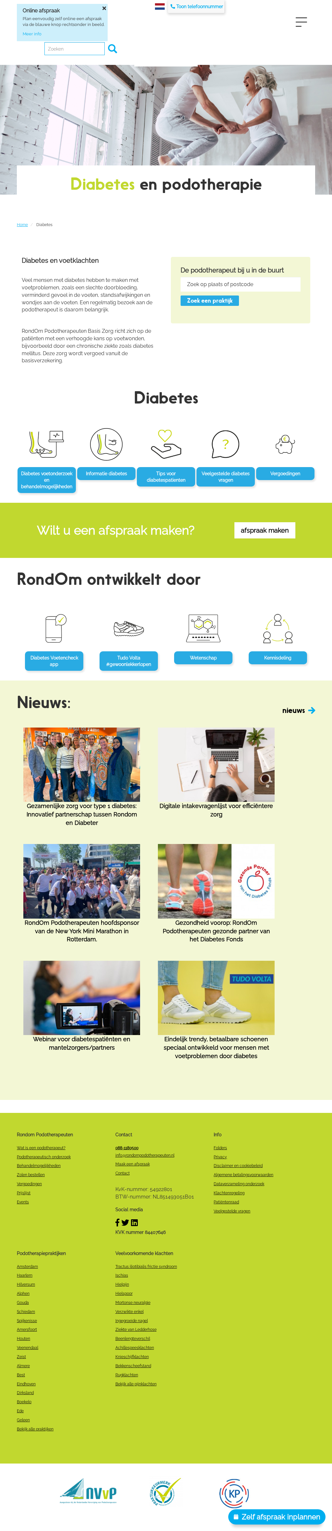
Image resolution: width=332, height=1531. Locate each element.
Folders (220, 1148)
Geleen (23, 1420)
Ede (20, 1411)
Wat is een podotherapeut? (41, 1148)
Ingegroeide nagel (131, 1321)
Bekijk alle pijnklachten (136, 1384)
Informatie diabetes (106, 473)
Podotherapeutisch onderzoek (44, 1157)
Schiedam (26, 1311)
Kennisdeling (277, 657)
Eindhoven (26, 1384)
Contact (122, 1173)
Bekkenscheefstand (133, 1366)
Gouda (23, 1302)
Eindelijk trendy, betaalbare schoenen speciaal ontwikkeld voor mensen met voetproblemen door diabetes (216, 1047)
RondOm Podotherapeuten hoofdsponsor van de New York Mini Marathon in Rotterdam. (82, 931)
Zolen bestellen (31, 1175)
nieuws (293, 710)
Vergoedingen (285, 473)
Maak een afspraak (132, 1164)
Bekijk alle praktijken (35, 1429)
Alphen (23, 1293)
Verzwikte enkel (129, 1311)
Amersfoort (27, 1329)
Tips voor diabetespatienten (166, 477)
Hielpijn (122, 1284)
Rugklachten (126, 1375)
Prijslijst (23, 1193)
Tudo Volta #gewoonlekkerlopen (128, 661)
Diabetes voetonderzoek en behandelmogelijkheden (46, 480)
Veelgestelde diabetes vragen (226, 477)
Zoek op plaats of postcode (220, 284)
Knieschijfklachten (132, 1357)
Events (23, 1202)
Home (22, 225)
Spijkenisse (27, 1321)
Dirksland (25, 1393)
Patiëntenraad (226, 1202)
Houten (23, 1338)
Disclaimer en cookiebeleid (238, 1165)
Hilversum (26, 1284)
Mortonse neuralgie (132, 1302)
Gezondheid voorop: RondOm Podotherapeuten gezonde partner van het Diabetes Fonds (216, 931)
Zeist (21, 1357)
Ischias (121, 1275)
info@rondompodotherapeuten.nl (144, 1155)
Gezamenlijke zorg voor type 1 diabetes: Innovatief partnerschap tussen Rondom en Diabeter (82, 814)
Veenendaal (27, 1347)
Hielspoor (124, 1293)
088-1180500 (126, 1148)
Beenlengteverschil (132, 1338)
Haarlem (24, 1275)
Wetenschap (203, 657)
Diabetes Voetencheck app (54, 661)
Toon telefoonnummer (199, 6)
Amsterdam (27, 1266)
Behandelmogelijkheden (39, 1165)
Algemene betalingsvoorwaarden (243, 1175)
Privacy (220, 1157)
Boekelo (24, 1402)
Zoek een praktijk (209, 300)
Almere (23, 1366)
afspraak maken (265, 530)
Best (21, 1375)
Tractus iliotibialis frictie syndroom (146, 1266)
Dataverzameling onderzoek (239, 1184)
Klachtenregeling (229, 1193)
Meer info (32, 33)
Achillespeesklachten (134, 1347)
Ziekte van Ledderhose (136, 1329)
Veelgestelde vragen (232, 1211)
